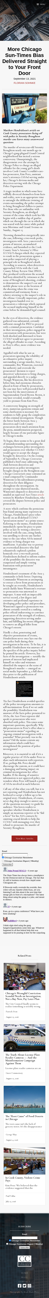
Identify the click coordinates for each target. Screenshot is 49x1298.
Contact (24, 1281)
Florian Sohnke (24, 83)
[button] (41, 4)
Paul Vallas (10, 1196)
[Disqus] (24, 900)
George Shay (11, 1134)
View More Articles (24, 838)
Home (24, 1273)
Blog (24, 1277)
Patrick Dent (11, 1011)
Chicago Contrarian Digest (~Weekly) (21, 861)
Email (4, 851)
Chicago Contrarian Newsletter (18, 857)
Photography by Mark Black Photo (24, 1292)
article (40, 494)
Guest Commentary (14, 1073)
